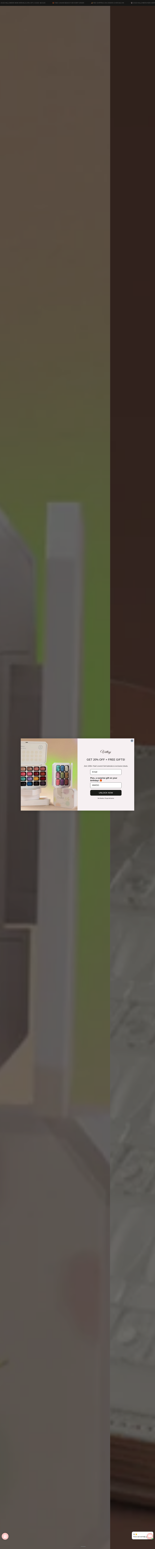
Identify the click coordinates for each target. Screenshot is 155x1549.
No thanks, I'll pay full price (106, 798)
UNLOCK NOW (106, 793)
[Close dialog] (132, 741)
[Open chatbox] (150, 1536)
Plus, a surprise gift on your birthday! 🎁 (103, 779)
